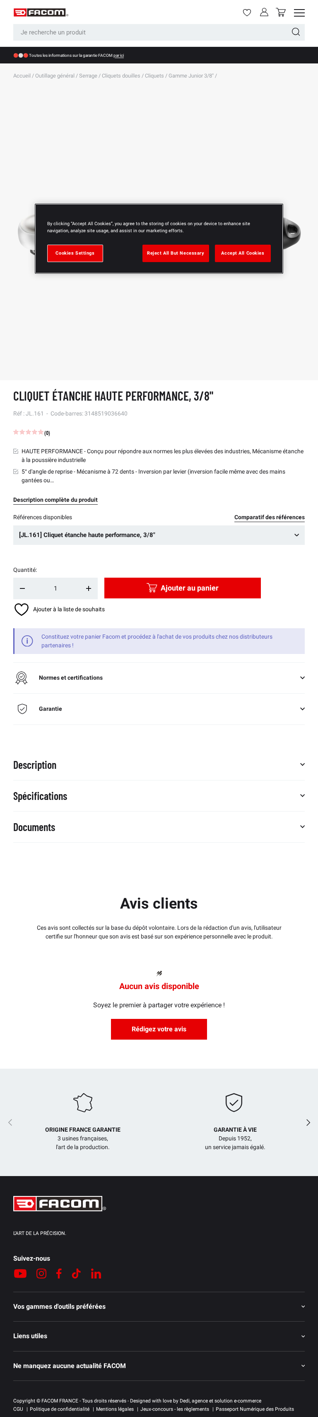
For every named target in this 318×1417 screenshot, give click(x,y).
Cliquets (154, 75)
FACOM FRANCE (59, 1401)
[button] (281, 12)
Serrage (88, 75)
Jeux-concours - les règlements (174, 1409)
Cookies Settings (74, 253)
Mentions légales (115, 1409)
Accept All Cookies (242, 253)
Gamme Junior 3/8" (191, 75)
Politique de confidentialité (59, 1409)
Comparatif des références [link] (269, 517)
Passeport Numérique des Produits (255, 1409)
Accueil (22, 75)
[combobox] (159, 32)
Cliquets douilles (121, 75)
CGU (18, 1409)
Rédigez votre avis (159, 1029)
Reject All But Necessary (176, 253)
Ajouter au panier (190, 587)
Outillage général (55, 75)
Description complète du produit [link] (55, 499)
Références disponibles (42, 517)
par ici (118, 55)
